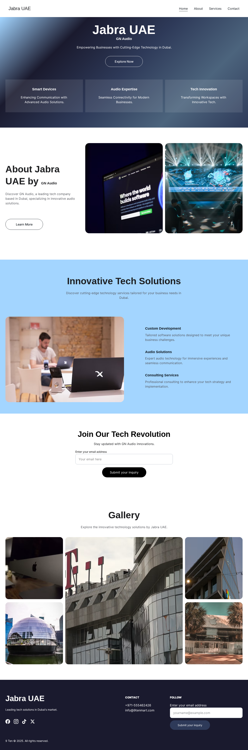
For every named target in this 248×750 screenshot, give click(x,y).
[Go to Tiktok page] (24, 721)
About (198, 8)
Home (183, 8)
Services (215, 8)
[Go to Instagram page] (16, 721)
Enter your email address (91, 451)
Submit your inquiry (124, 472)
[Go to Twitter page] (32, 721)
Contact (233, 8)
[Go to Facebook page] (7, 721)
